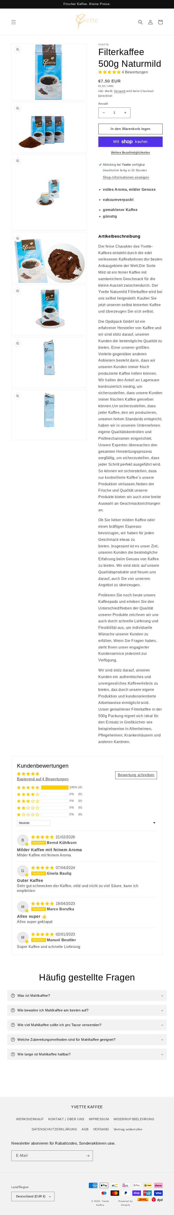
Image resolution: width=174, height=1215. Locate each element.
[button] (14, 22)
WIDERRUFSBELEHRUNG (134, 1119)
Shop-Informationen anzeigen (126, 177)
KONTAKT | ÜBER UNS (66, 1119)
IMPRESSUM (99, 1119)
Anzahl (103, 103)
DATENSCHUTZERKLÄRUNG (54, 1129)
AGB (85, 1129)
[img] (43, 837)
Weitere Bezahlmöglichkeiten (130, 152)
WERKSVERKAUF (30, 1119)
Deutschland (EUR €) (31, 1196)
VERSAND (101, 1129)
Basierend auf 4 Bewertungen (42, 779)
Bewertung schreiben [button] (136, 775)
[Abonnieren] (88, 1155)
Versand (119, 91)
